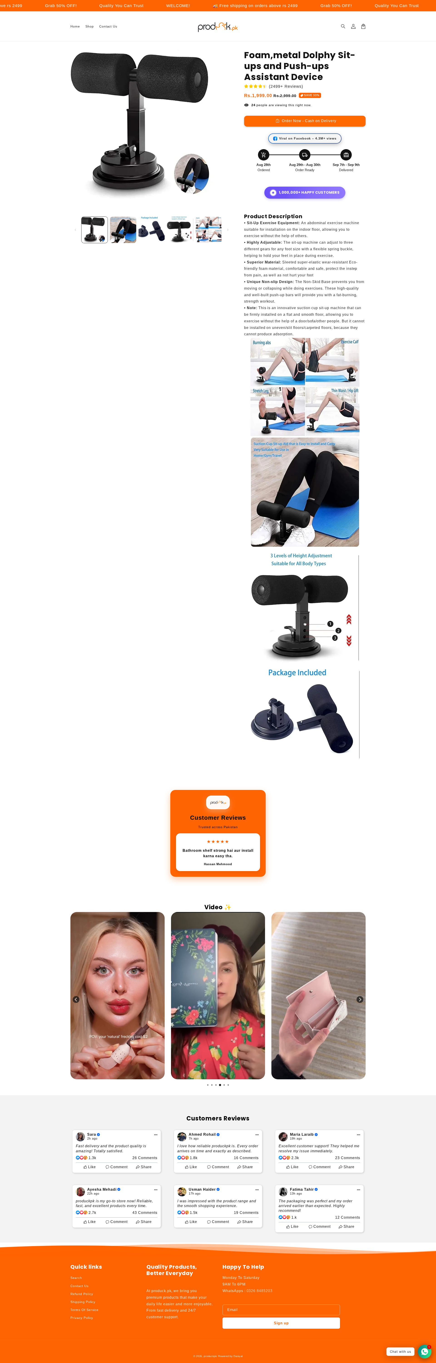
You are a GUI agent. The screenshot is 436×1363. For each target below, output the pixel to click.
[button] (343, 26)
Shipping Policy (82, 1302)
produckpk (210, 1356)
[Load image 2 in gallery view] (123, 230)
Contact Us (79, 1286)
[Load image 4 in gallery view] (180, 230)
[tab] (208, 1085)
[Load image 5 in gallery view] (209, 230)
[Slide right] (228, 230)
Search (76, 1278)
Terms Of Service (84, 1310)
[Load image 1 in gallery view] (95, 230)
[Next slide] (360, 999)
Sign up (281, 1323)
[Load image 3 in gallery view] (152, 230)
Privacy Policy (81, 1318)
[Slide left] (75, 230)
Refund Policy (81, 1294)
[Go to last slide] (76, 999)
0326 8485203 (260, 1291)
